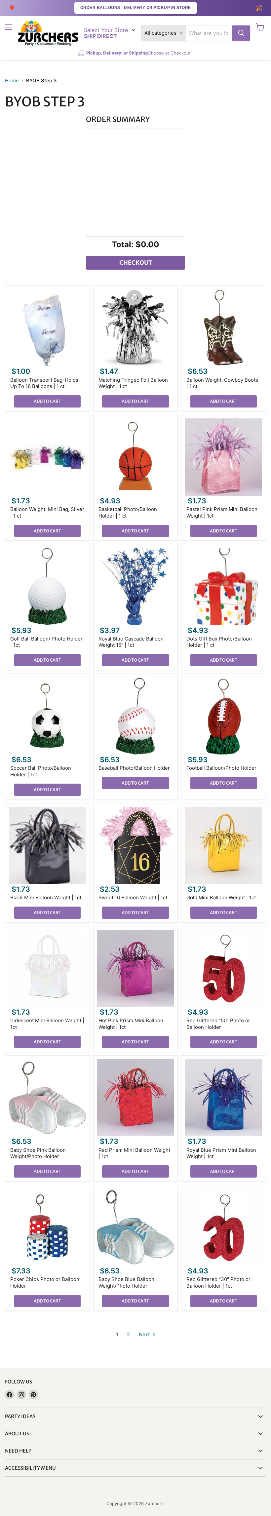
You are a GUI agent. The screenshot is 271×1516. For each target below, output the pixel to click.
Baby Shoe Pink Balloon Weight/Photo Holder (38, 1153)
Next (145, 1334)
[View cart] (260, 27)
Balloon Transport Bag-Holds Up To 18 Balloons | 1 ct (44, 383)
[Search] (241, 33)
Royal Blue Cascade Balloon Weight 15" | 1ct (131, 642)
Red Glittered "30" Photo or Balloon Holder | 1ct (218, 1282)
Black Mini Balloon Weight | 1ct (45, 897)
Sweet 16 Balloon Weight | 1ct (132, 897)
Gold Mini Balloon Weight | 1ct (221, 897)
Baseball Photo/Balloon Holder (134, 768)
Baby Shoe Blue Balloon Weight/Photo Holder (126, 1282)
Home (12, 80)
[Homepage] (48, 33)
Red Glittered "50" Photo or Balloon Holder (218, 1023)
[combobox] (209, 33)
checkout (135, 262)
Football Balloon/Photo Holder (221, 768)
